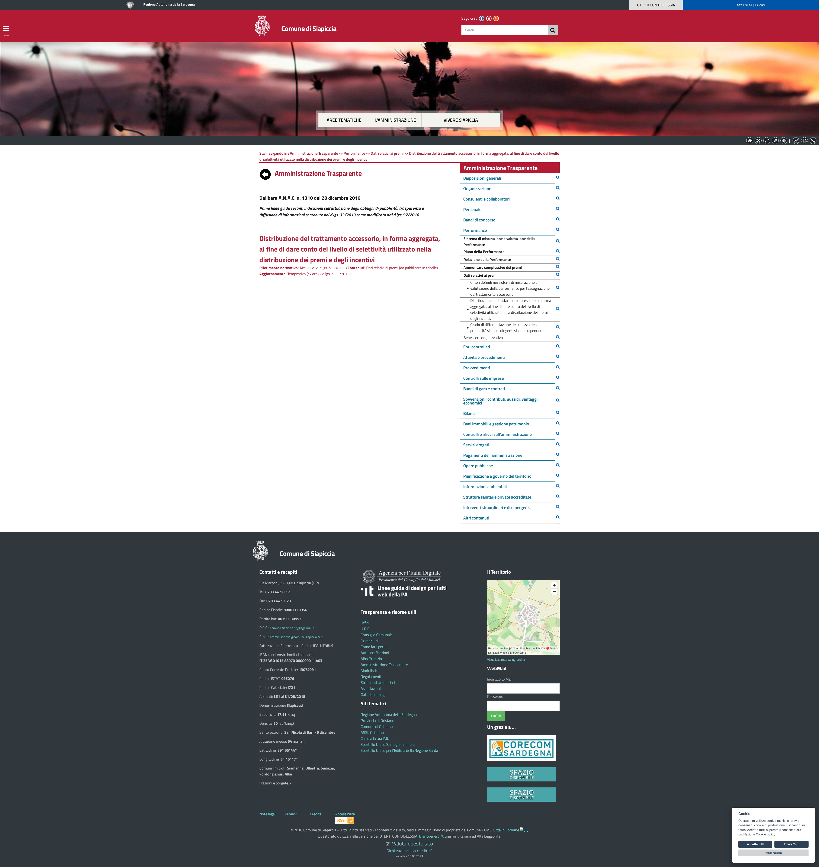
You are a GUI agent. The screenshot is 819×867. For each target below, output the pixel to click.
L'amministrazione (395, 120)
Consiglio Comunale (377, 635)
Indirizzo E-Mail (499, 679)
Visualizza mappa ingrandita (506, 659)
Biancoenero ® (431, 836)
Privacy (291, 814)
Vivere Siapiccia (461, 120)
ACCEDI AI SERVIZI (751, 5)
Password (495, 696)
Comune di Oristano (377, 726)
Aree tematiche (344, 120)
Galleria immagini (374, 694)
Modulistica (370, 671)
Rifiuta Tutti (791, 844)
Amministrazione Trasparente (384, 665)
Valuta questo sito (412, 843)
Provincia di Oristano (377, 720)
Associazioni (371, 688)
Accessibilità (345, 814)
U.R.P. (365, 629)
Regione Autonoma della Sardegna (169, 4)
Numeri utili (370, 641)
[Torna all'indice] (265, 173)
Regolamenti (371, 676)
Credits (315, 814)
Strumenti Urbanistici (378, 682)
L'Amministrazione (406, 140)
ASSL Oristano (372, 732)
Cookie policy (765, 834)
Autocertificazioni (375, 653)
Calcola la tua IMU (375, 738)
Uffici (365, 623)
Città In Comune (506, 830)
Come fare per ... (374, 647)
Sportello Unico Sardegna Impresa (388, 744)
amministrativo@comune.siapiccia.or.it (296, 636)
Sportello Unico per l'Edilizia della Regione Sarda (399, 750)
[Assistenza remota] (524, 830)
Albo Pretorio (371, 659)
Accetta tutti (755, 844)
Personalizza (773, 852)
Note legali (267, 814)
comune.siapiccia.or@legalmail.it (292, 628)
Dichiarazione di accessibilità (410, 851)
